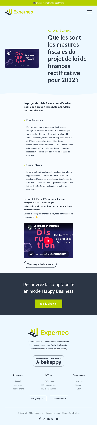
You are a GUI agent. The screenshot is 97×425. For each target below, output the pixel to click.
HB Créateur (48, 381)
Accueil (18, 381)
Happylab (79, 381)
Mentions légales (52, 413)
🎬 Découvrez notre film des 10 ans (48, 3)
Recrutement (18, 388)
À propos (18, 385)
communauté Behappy (57, 348)
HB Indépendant (48, 388)
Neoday (78, 385)
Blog (79, 388)
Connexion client (59, 398)
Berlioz (76, 413)
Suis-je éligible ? (38, 398)
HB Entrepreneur (48, 385)
